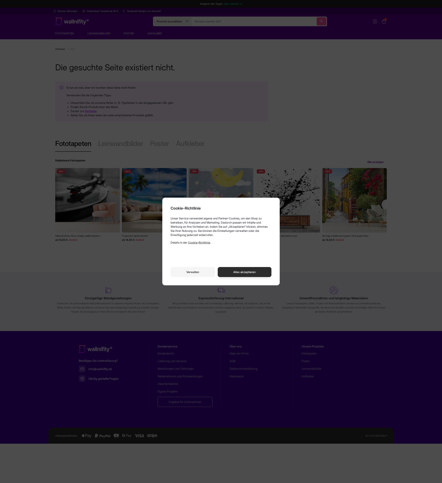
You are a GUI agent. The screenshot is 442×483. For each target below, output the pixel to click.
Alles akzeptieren (244, 272)
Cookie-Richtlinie (199, 242)
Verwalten (192, 272)
